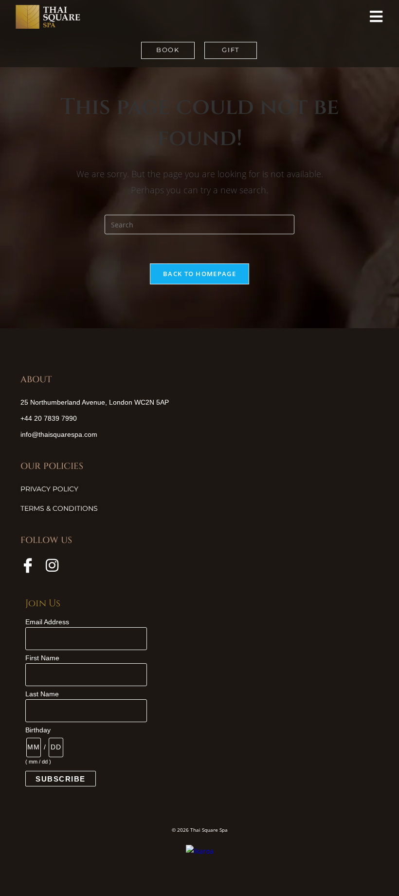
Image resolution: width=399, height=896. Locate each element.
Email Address (47, 622)
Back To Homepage (199, 273)
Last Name (42, 694)
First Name (42, 658)
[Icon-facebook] (27, 565)
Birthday (38, 730)
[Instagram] (52, 565)
